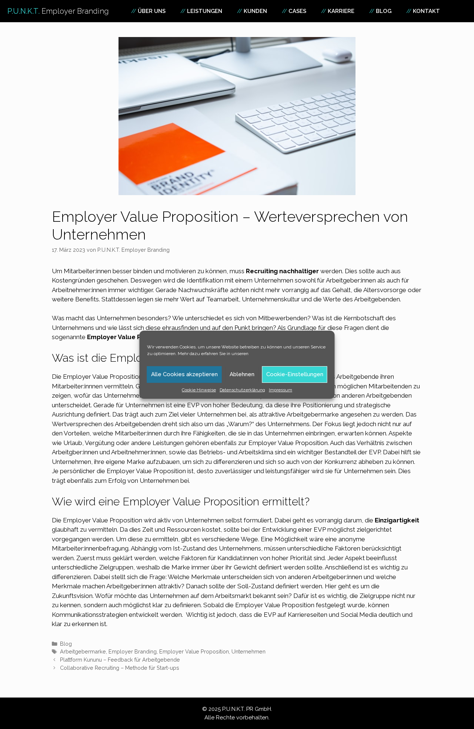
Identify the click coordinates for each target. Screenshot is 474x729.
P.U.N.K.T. (58, 11)
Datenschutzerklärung (242, 389)
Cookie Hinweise (199, 389)
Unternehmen (71, 461)
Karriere (341, 11)
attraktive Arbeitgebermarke (298, 414)
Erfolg (117, 480)
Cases (297, 11)
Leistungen (204, 11)
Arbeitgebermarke (83, 651)
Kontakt (426, 11)
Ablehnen (242, 374)
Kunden (255, 11)
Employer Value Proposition (194, 651)
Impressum (280, 389)
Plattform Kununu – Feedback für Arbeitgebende (120, 659)
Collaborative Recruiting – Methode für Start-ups (119, 668)
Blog (383, 11)
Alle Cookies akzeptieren (184, 374)
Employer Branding (133, 651)
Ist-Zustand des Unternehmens (217, 548)
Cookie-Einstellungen (294, 374)
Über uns (152, 11)
